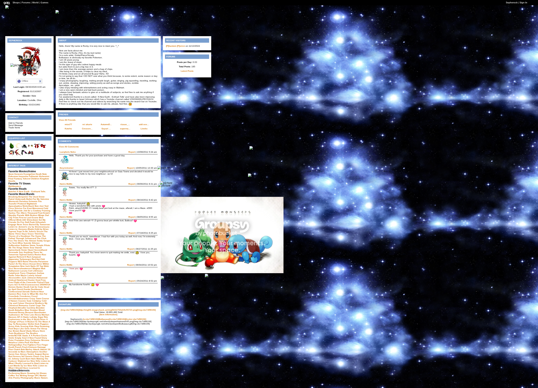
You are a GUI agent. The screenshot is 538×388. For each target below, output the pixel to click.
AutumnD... (106, 124)
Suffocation (14, 245)
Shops (16, 2)
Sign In (523, 2)
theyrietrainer (67, 168)
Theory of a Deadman (19, 236)
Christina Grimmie (28, 201)
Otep (36, 326)
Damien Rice (14, 294)
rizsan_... (125, 124)
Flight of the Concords (25, 282)
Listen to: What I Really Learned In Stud (29, 362)
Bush (11, 210)
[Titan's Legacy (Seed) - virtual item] (11, 148)
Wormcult (13, 201)
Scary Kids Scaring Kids (21, 326)
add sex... (144, 124)
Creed (34, 296)
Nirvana (45, 340)
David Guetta (23, 289)
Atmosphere (32, 352)
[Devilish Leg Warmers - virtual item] (43, 148)
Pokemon (13, 176)
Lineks (144, 128)
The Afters (21, 213)
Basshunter (40, 312)
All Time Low (27, 315)
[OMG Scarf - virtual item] (24, 155)
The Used (33, 197)
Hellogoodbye (15, 345)
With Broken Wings (34, 215)
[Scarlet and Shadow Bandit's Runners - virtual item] (30, 155)
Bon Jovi (39, 206)
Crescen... (87, 128)
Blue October (31, 310)
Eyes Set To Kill (16, 284)
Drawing (31, 373)
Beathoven (19, 333)
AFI (18, 317)
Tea (17, 375)
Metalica (12, 342)
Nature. (44, 378)
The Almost (30, 241)
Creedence (25, 296)
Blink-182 (21, 220)
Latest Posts (187, 71)
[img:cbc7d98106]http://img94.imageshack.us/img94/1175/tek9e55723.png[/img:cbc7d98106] (108, 310)
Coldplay (36, 301)
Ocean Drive (35, 264)
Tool (46, 206)
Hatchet (12, 191)
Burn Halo (31, 359)
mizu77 (68, 124)
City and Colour (16, 303)
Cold (46, 208)
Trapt (19, 231)
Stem (42, 331)
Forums (26, 2)
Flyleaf (40, 282)
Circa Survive (15, 208)
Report (131, 152)
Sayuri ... (106, 128)
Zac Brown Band (16, 331)
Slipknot (22, 361)
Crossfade (13, 296)
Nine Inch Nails (28, 266)
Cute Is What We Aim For (34, 294)
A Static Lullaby (29, 317)
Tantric (30, 354)
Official (12, 220)
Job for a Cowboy (32, 210)
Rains (26, 261)
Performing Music (17, 373)
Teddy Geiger (43, 241)
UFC (37, 375)
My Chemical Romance (27, 304)
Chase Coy (38, 356)
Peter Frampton (16, 340)
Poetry (16, 378)
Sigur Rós (43, 317)
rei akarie (87, 124)
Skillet (31, 324)
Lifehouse (38, 271)
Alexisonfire (14, 278)
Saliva (30, 254)
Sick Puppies (42, 324)
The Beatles (32, 333)
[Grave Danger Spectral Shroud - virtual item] (24, 148)
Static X (26, 335)
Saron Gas (13, 354)
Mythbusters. (15, 186)
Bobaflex (19, 310)
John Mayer (21, 275)
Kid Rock (34, 342)
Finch (25, 347)
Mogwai (36, 268)
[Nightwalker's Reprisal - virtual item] (18, 155)
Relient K (21, 257)
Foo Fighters (29, 345)
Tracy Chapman (28, 273)
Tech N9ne (17, 243)
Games (44, 2)
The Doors (18, 241)
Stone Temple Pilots (40, 245)
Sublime (25, 245)
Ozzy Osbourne (33, 340)
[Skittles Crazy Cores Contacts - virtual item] (30, 148)
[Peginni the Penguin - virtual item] (11, 155)
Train (10, 333)
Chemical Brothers (34, 303)
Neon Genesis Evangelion (21, 174)
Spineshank (14, 250)
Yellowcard (30, 238)
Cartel (32, 305)
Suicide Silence (32, 243)
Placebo (33, 261)
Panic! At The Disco (18, 264)
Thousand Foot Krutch (38, 213)
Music (37, 378)
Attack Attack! (40, 349)
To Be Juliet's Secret (32, 231)
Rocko (37, 254)
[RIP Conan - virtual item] (18, 148)
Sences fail (19, 356)
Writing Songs (27, 375)
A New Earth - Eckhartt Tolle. (31, 191)
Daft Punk (30, 222)
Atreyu (23, 354)
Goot (38, 280)
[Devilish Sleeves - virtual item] (37, 148)
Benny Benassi (26, 312)
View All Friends (67, 120)
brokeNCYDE (15, 335)
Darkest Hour (37, 291)
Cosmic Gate (25, 301)
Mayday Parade (16, 215)
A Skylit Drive (39, 319)
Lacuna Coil (26, 271)
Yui (10, 243)
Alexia (37, 315)
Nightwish (32, 204)
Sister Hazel (27, 250)
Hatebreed (22, 280)
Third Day (39, 234)
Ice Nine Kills (33, 361)
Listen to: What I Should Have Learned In (27, 366)
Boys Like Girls (22, 328)
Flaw (46, 282)
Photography (27, 378)
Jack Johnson (28, 278)
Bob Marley (26, 349)
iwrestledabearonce (18, 298)
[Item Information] (108, 314)
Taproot (12, 231)
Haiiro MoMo (66, 184)
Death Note (41, 174)
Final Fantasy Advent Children (23, 178)
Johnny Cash (18, 359)
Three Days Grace (24, 234)
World (35, 2)
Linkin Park (23, 342)
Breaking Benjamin (18, 197)
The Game (36, 236)
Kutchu (68, 128)
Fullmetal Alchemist (39, 176)
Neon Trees (22, 224)
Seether (43, 352)
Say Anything (26, 252)
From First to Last (22, 217)
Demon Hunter (15, 287)
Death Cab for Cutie (33, 287)
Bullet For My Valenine (37, 199)
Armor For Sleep (38, 328)
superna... (125, 128)
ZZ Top (39, 266)
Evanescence (32, 284)
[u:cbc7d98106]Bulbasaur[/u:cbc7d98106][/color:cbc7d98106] (114, 319)
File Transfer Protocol (25, 202)
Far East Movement (33, 208)
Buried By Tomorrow (39, 224)
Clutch (17, 349)
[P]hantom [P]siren (175, 46)
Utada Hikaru (32, 331)
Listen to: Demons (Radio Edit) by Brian (28, 229)
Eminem (32, 347)
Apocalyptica (15, 206)
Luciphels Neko (68, 152)
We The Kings (15, 247)
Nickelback (28, 206)
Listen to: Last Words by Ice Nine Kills (28, 364)
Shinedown (32, 220)
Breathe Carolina (26, 308)
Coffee (11, 375)
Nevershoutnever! (23, 268)
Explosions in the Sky (19, 319)
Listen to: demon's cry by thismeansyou (28, 227)
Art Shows (41, 373)
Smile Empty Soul (17, 338)
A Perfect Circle (39, 335)
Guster (31, 280)
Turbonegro (25, 259)
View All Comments (69, 147)
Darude (26, 291)
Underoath (20, 199)
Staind (38, 247)
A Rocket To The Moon (36, 321)
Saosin (28, 356)
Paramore (43, 261)
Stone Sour (28, 247)
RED (20, 261)
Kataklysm (13, 273)
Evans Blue (38, 217)
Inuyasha (23, 176)
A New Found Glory (37, 338)
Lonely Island (34, 275)
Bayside (18, 210)
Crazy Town (35, 298)
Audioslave (14, 315)
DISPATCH (45, 284)
